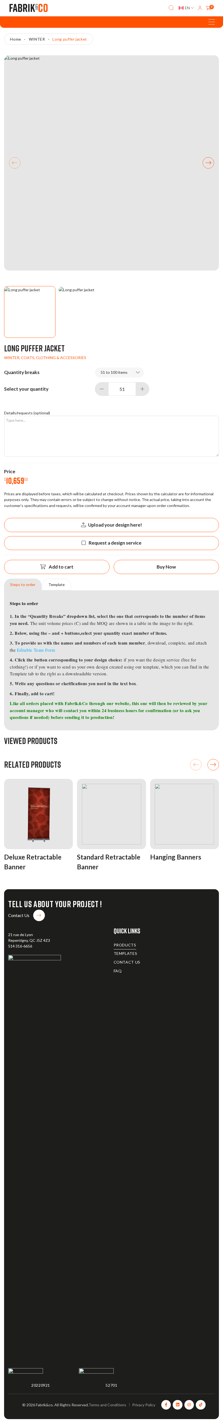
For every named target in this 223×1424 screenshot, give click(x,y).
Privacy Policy (143, 1404)
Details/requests (27, 413)
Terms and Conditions (107, 1404)
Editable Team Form (36, 650)
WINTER (37, 39)
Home (15, 39)
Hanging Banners (175, 857)
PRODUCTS (125, 945)
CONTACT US (127, 962)
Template (56, 584)
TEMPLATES (125, 953)
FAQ (118, 970)
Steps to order (22, 584)
